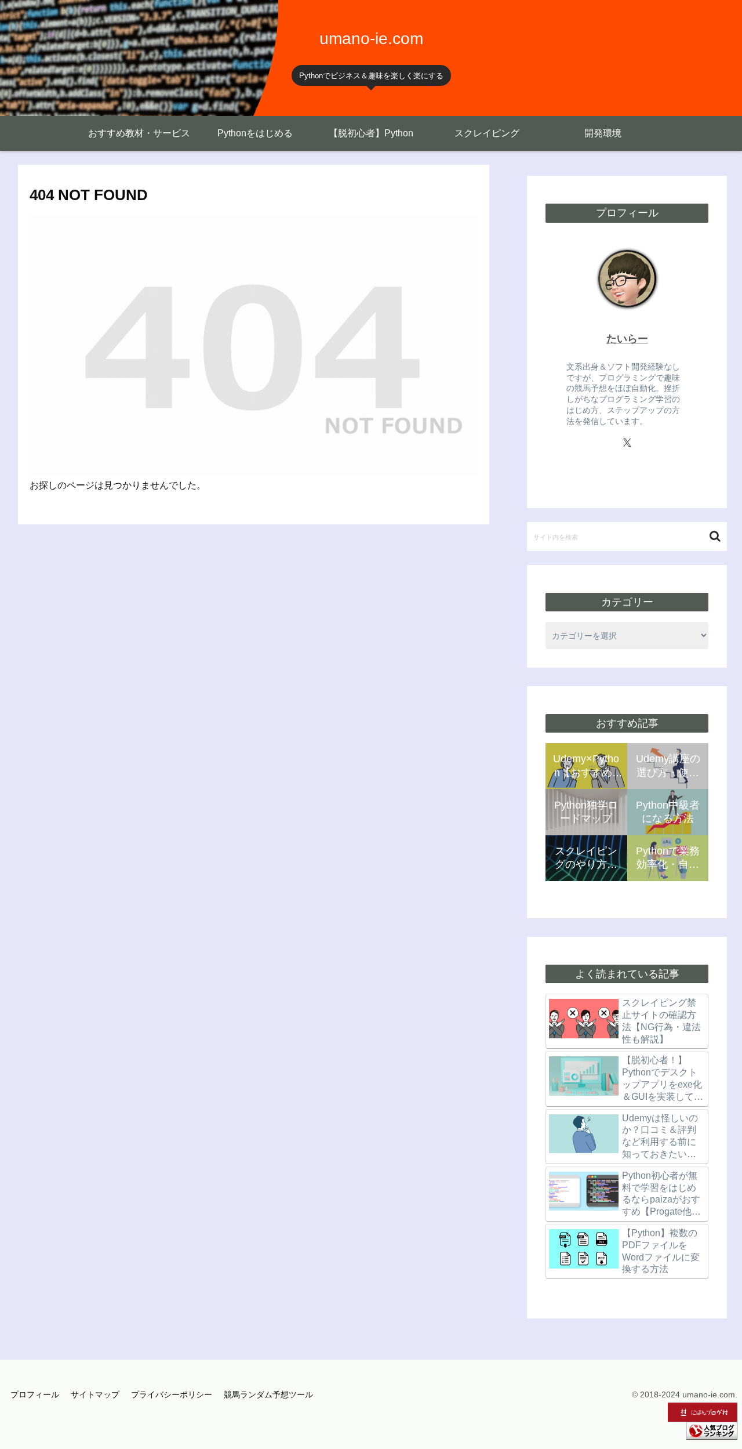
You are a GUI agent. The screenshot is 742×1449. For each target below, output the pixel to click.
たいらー (627, 339)
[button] (715, 536)
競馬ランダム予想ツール (268, 1394)
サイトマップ (95, 1394)
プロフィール (34, 1394)
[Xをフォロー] (627, 442)
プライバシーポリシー (171, 1394)
